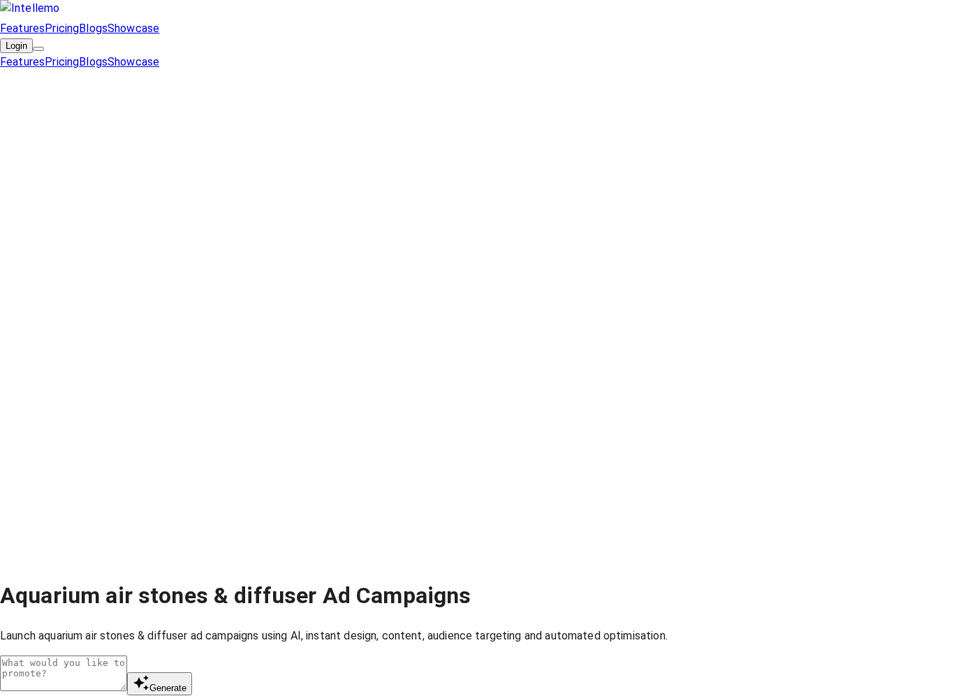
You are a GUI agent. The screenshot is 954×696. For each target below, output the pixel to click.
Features (22, 28)
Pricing (62, 28)
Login (16, 45)
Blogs (93, 28)
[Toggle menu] (38, 49)
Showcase (133, 28)
